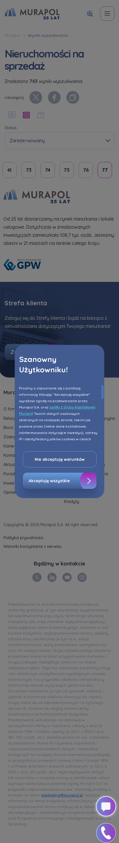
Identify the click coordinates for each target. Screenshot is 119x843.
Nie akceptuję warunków (60, 459)
